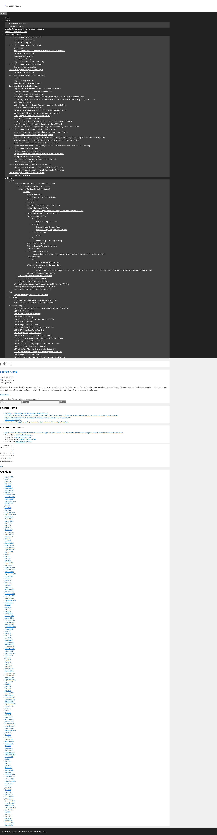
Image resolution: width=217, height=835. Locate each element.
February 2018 (9, 642)
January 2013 (9, 750)
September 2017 (10, 653)
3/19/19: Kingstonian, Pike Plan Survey (27, 333)
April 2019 (8, 611)
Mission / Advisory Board (18, 23)
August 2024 (9, 517)
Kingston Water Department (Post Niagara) (34, 189)
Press (34, 238)
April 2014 (8, 737)
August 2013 (9, 744)
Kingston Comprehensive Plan (38, 208)
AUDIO (11, 292)
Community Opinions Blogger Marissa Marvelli (26, 64)
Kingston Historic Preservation (25, 67)
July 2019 (7, 605)
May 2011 (8, 763)
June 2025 (8, 508)
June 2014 (8, 733)
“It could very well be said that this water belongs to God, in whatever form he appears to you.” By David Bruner (54, 99)
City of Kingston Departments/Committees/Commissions (34, 183)
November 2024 (10, 512)
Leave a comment (31, 399)
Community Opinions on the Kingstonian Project (26, 173)
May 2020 (8, 583)
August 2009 (9, 810)
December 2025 (10, 495)
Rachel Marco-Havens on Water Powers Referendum (33, 91)
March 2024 (8, 519)
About (7, 21)
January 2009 (9, 825)
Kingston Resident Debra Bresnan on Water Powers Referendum (37, 89)
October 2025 (9, 499)
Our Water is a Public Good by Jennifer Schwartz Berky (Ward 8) (37, 113)
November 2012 (10, 752)
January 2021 (9, 565)
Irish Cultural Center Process (24, 56)
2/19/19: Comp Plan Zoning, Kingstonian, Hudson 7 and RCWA (36, 343)
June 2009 (8, 814)
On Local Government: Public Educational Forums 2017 (34, 303)
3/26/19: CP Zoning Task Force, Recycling (29, 330)
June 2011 (8, 761)
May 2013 (8, 746)
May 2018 (8, 636)
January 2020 (9, 591)
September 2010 (10, 781)
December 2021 (10, 545)
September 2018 (10, 627)
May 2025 (8, 510)
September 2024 (10, 514)
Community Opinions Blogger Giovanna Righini (26, 70)
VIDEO (11, 181)
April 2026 (8, 486)
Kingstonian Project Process (24, 80)
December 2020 (10, 567)
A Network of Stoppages (13, 420)
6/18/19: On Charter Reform (24, 311)
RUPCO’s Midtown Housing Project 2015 (28, 151)
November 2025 (10, 497)
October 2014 (9, 728)
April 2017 (8, 664)
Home (7, 18)
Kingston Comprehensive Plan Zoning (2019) (43, 205)
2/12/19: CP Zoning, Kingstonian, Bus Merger (30, 346)
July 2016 (7, 684)
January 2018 (9, 644)
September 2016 (10, 680)
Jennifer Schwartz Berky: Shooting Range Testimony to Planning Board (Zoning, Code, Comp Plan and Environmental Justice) (59, 137)
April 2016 (8, 691)
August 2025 (9, 503)
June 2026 (8, 481)
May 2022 (8, 539)
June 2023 (8, 523)
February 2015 (9, 719)
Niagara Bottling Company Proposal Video (51, 230)
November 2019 (10, 596)
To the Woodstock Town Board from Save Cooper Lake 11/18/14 (38, 124)
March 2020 (8, 587)
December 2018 (10, 620)
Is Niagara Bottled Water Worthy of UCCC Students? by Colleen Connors (40, 110)
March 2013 (8, 748)
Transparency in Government (24, 40)
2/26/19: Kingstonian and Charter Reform (29, 341)
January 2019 (9, 618)
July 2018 (7, 631)
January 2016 (9, 695)
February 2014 (9, 741)
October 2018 (9, 625)
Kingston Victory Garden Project (48, 262)
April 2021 (8, 561)
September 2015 (10, 704)
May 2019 (8, 609)
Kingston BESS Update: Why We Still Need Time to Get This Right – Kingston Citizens (33, 433)
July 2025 (7, 506)
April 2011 (8, 766)
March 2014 (8, 739)
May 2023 (8, 525)
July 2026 (7, 479)
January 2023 (9, 534)
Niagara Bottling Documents (46, 221)
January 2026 (9, 492)
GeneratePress (40, 831)
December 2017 (10, 647)
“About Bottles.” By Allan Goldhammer (28, 118)
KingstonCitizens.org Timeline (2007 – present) (24, 29)
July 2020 (7, 578)
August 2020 (9, 576)
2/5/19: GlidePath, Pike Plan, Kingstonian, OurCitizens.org (34, 349)
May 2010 (8, 790)
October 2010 (9, 779)
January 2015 (9, 722)
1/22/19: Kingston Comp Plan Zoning (27, 354)
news (2, 399)
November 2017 (10, 649)
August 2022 (9, 536)
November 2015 (10, 700)
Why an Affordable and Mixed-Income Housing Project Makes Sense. (39, 154)
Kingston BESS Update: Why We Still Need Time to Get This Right (26, 413)
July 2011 (7, 759)
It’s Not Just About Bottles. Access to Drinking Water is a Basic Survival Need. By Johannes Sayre (49, 97)
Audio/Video (36, 224)
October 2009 (9, 805)
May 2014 (8, 735)
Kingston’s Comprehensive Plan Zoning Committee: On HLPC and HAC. (57, 211)
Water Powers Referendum (37, 243)
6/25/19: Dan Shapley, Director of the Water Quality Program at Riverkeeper (41, 308)
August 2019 (9, 603)
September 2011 (10, 755)
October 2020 (9, 572)
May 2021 (8, 558)
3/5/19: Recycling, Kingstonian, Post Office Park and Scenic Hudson (38, 338)
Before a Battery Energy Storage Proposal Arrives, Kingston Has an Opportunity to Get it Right (36, 422)
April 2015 (8, 715)
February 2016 (9, 693)
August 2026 (9, 477)
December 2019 (10, 594)
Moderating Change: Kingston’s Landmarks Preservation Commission (39, 170)
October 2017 (9, 651)
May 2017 (8, 662)
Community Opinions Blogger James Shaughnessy (27, 75)
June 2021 (8, 556)
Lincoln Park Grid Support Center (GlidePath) (43, 213)
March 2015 (8, 717)
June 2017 (8, 660)
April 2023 (8, 528)
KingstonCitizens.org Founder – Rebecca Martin (31, 295)
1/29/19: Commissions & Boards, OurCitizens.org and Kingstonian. (38, 352)
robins (20, 399)
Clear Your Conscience (22, 175)
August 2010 (9, 783)
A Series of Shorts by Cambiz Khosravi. (28, 108)
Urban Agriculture (33, 257)
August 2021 (9, 552)
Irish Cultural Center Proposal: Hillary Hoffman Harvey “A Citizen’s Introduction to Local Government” (68, 254)
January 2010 (9, 799)
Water (38, 235)
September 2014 (10, 730)
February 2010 (9, 796)
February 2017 (9, 669)
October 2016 (9, 677)
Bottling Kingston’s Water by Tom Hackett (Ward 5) (32, 116)
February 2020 (9, 589)
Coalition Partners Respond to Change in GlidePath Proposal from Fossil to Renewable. (93, 433)
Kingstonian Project (34, 194)
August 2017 (9, 655)
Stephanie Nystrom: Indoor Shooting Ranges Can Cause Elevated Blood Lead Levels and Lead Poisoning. (52, 146)
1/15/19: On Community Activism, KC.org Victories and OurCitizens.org (39, 357)
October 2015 (9, 702)
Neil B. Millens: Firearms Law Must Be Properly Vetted (33, 135)
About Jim (17, 78)
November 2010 (10, 777)
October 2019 (9, 598)
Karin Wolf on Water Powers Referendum (29, 94)
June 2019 (8, 607)
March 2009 (8, 821)
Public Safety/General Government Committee (35, 276)
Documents (36, 219)
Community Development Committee (32, 278)
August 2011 (9, 757)
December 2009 (10, 801)
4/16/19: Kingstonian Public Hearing (26, 324)
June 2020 (8, 581)
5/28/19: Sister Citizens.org (23, 316)
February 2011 (9, 770)
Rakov (14, 399)
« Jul (1, 466)
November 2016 (10, 675)
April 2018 (8, 638)
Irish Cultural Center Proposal (37, 251)
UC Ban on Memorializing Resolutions (41, 273)
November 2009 (10, 803)
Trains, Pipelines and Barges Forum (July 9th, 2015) (32, 289)
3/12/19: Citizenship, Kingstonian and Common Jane (32, 335)
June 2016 (8, 686)
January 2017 (9, 671)
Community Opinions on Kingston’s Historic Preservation (29, 164)
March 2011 (8, 768)
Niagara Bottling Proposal (36, 216)
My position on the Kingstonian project (28, 83)
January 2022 (9, 543)
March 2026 (8, 488)
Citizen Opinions (37, 268)
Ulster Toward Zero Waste (16, 31)
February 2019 (9, 616)
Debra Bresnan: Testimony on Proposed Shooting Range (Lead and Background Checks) (46, 140)
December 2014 (10, 724)
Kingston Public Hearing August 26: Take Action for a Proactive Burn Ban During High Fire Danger (37, 417)
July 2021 (7, 554)
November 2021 (10, 547)
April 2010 (8, 792)
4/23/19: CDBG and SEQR (23, 322)
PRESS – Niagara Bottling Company (49, 240)
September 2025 (10, 501)
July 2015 (7, 708)
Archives (8, 178)
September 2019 (10, 600)
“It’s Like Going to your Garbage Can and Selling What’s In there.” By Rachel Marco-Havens (46, 127)
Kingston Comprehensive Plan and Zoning (29, 61)
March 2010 (8, 794)
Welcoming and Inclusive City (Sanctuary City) (43, 265)
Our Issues (26, 192)
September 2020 (10, 574)
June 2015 (8, 710)
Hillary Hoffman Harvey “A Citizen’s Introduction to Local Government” (39, 51)
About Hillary (18, 48)
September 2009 (10, 807)
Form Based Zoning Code (23, 42)
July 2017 (7, 658)
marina (8, 399)
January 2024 (9, 521)
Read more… (5, 394)
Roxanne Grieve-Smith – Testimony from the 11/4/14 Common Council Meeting (43, 121)
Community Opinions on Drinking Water (23, 86)
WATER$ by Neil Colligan (23, 102)
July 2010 (7, 785)
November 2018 (10, 622)
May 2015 (8, 713)
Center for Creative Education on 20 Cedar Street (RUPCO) (35, 159)
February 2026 (9, 490)
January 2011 (9, 772)
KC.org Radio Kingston (17, 306)
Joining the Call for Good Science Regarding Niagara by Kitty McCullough (40, 105)
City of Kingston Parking (22, 59)
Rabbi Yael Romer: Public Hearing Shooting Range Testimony (36, 143)
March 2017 (8, 666)
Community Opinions (13, 34)
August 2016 (9, 682)
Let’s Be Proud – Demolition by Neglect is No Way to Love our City (38, 167)
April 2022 (8, 541)
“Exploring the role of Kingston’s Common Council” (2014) (35, 287)
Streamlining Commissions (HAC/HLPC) (41, 197)
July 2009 (7, 812)
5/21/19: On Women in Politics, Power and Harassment (34, 319)
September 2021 (10, 550)
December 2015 (10, 697)
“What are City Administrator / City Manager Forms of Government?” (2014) (41, 284)
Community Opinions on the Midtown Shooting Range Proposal (32, 129)
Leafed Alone (8, 371)
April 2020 (8, 585)
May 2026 (8, 484)
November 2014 (10, 726)
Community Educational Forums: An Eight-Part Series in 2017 (36, 300)
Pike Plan (30, 202)
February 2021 (9, 563)
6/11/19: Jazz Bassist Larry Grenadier (27, 314)
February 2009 (9, 823)
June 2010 (8, 788)
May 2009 (8, 816)
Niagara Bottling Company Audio (48, 227)
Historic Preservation (34, 249)
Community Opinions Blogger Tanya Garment (25, 37)
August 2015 (9, 706)
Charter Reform (33, 200)
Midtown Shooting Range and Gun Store (42, 246)
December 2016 (10, 673)
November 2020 (10, 569)
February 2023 (9, 532)
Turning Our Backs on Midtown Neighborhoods (31, 156)
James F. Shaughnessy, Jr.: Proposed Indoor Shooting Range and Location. (41, 132)
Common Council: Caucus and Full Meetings (34, 186)
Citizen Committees (39, 232)
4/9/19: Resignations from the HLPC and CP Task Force (34, 327)
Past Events (13, 297)
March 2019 (8, 614)
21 (9, 458)
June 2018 (8, 633)
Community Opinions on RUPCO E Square (24, 148)
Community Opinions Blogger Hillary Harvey (25, 45)
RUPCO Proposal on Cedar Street (26, 162)
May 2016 (8, 688)
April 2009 (8, 818)
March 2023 (8, 530)
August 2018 (9, 629)
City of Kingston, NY (16, 26)
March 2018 (8, 640)
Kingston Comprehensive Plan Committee (33, 281)
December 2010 (10, 774)
